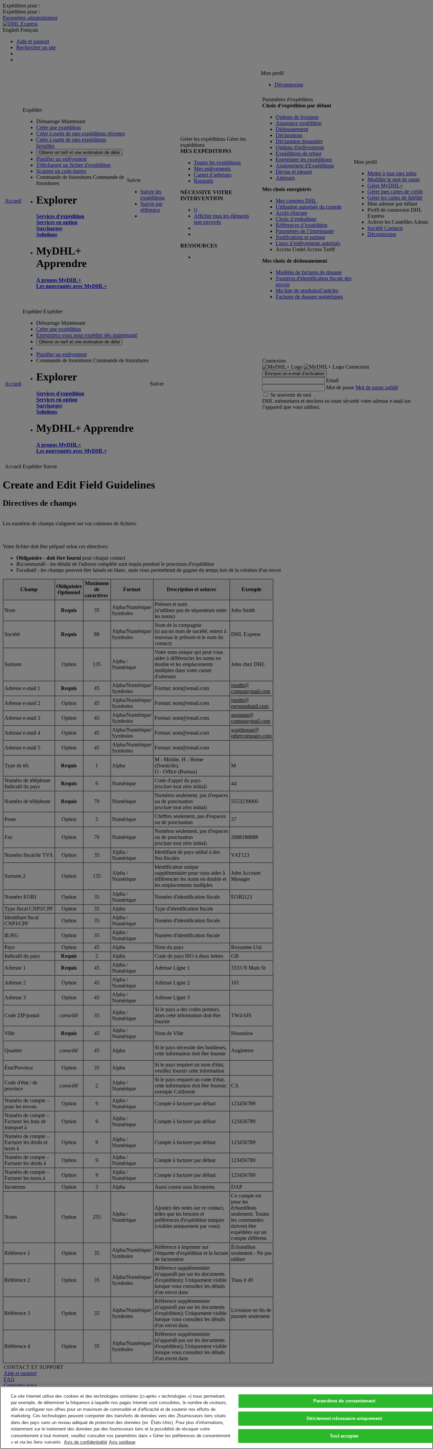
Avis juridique (122, 1442)
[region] (216, 1417)
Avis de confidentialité (85, 1442)
